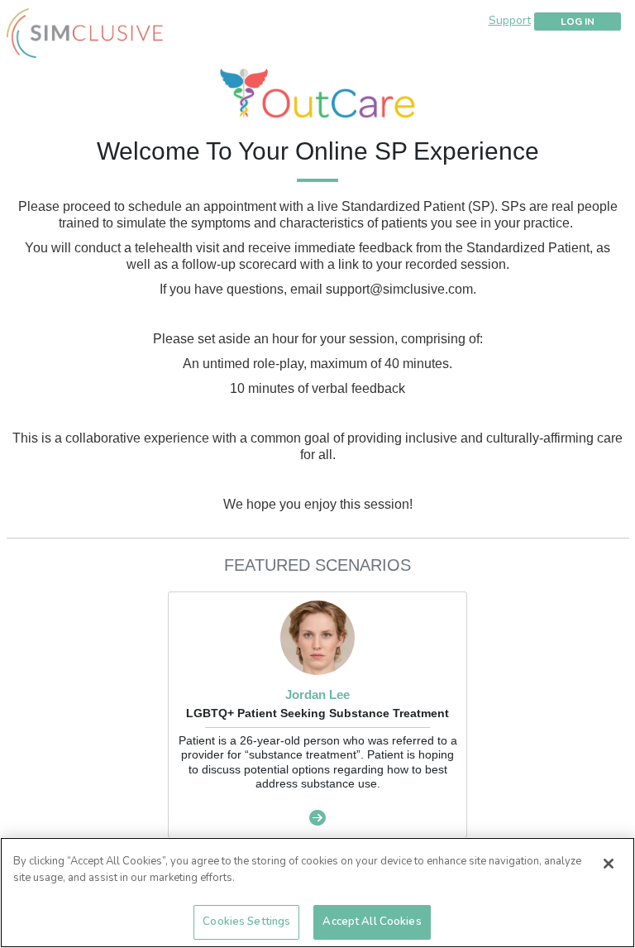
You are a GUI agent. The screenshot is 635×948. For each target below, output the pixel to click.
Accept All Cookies (371, 921)
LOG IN (577, 21)
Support (510, 20)
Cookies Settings (246, 921)
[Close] (608, 863)
